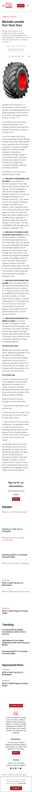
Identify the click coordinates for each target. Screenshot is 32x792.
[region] (16, 784)
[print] (29, 56)
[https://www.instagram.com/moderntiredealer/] (13, 768)
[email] (22, 56)
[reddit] (19, 56)
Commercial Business (9, 16)
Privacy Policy (22, 783)
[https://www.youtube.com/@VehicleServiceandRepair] (20, 768)
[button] (3, 5)
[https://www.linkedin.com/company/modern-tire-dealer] (16, 768)
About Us (4, 774)
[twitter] (16, 56)
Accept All (16, 788)
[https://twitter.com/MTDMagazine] (18, 768)
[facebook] (9, 56)
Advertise (11, 774)
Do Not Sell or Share (20, 774)
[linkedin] (13, 56)
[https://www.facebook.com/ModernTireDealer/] (11, 768)
